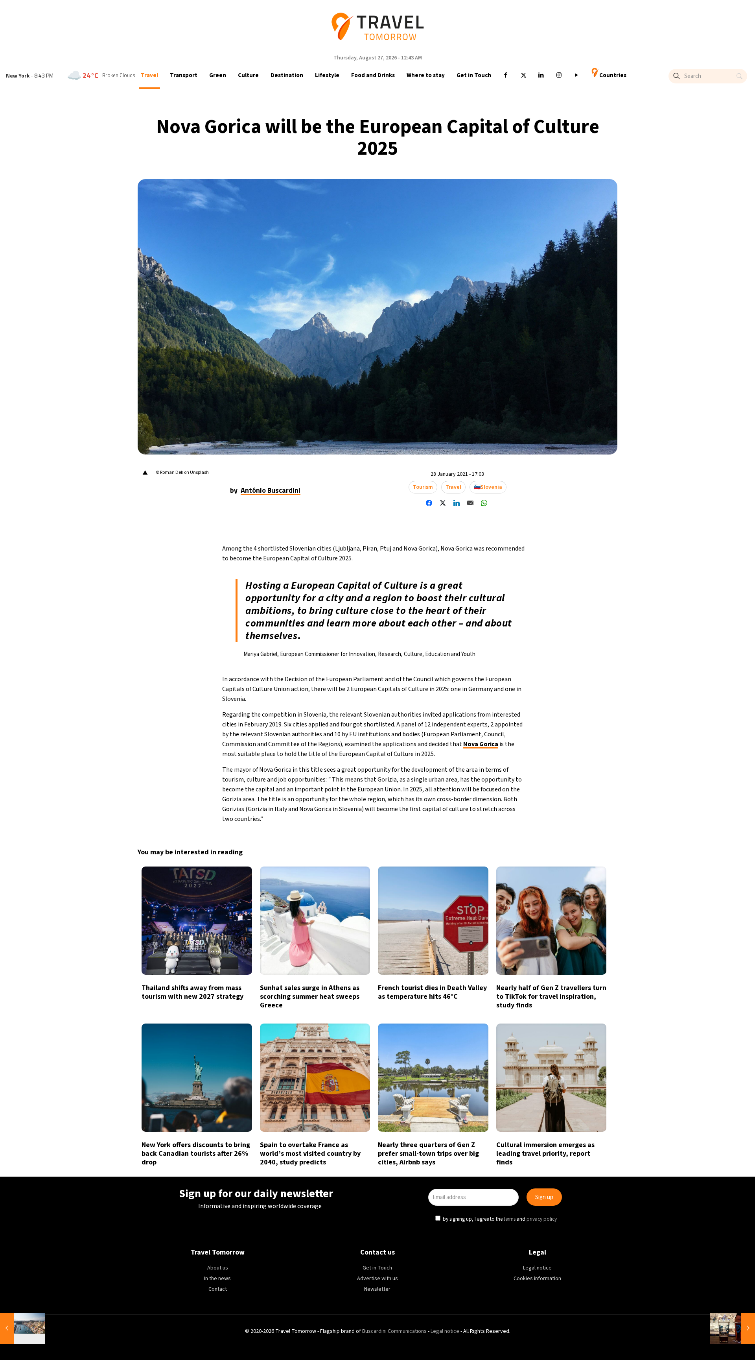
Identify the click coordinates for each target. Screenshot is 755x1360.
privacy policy (485, 716)
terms (453, 716)
